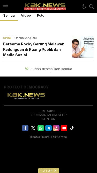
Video (26, 15)
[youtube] (64, 128)
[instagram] (56, 128)
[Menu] (5, 6)
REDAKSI (48, 111)
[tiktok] (72, 128)
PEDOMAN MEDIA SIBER (49, 115)
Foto (40, 15)
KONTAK (48, 119)
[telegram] (48, 128)
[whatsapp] (41, 128)
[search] (91, 6)
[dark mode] (84, 6)
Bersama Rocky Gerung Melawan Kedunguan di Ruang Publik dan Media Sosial (33, 49)
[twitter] (33, 128)
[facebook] (25, 128)
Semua (9, 15)
